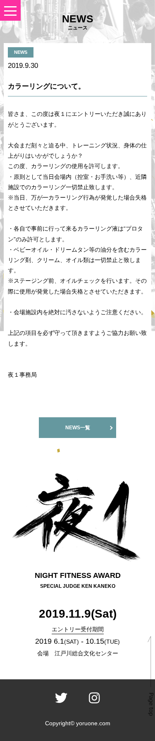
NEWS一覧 (77, 428)
